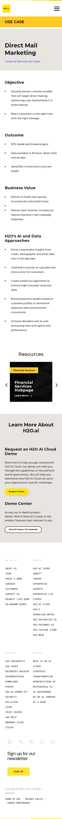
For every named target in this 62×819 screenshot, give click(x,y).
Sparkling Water (43, 614)
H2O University (15, 661)
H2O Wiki (11, 717)
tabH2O (37, 578)
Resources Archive (17, 671)
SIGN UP (18, 771)
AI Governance (42, 691)
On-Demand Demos (16, 604)
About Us (11, 568)
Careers (10, 583)
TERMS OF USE (12, 799)
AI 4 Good (39, 702)
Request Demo (16, 492)
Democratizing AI (44, 681)
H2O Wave (38, 635)
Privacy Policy (34, 799)
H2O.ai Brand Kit (16, 691)
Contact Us (12, 594)
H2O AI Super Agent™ (41, 571)
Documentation (14, 676)
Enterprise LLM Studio (43, 597)
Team (8, 573)
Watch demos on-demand (23, 529)
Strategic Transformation (43, 674)
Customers (11, 588)
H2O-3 (36, 609)
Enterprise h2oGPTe (40, 586)
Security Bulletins (11, 699)
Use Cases (11, 666)
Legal (8, 707)
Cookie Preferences (18, 802)
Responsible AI (43, 686)
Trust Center (13, 712)
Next (54, 382)
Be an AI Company (44, 696)
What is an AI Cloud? (42, 664)
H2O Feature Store (45, 629)
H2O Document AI (43, 624)
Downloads (11, 681)
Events (9, 686)
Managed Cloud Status (14, 725)
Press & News (13, 578)
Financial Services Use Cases (22, 61)
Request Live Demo (17, 599)
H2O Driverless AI (45, 619)
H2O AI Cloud (41, 604)
